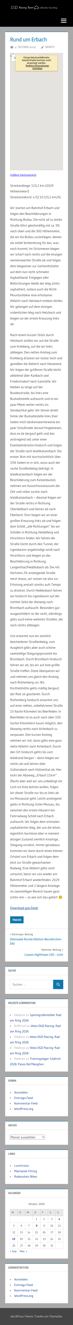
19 (13, 1239)
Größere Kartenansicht (23, 175)
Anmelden (21, 1092)
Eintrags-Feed (23, 1098)
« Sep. (13, 1251)
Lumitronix (21, 1165)
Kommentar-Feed (26, 1103)
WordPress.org (23, 1109)
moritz (49, 47)
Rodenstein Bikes (25, 1176)
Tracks (16, 920)
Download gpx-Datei (24, 908)
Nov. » (23, 1251)
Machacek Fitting (25, 1171)
